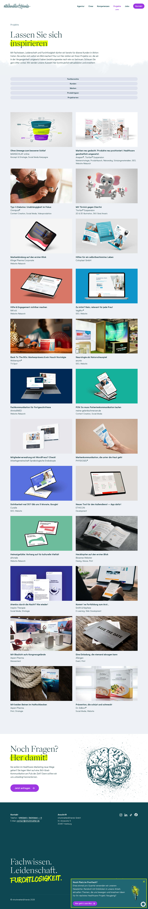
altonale (14, 557)
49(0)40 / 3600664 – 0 (30, 818)
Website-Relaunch (83, 163)
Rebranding (108, 160)
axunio (79, 360)
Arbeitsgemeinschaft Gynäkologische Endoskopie (33, 460)
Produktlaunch (96, 160)
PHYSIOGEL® (82, 460)
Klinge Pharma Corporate (22, 260)
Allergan (79, 658)
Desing (78, 561)
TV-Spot (13, 364)
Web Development (93, 611)
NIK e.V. (13, 310)
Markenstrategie (82, 160)
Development (81, 511)
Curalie (13, 507)
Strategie (26, 611)
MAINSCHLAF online (19, 154)
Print (91, 561)
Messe (85, 561)
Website (83, 313)
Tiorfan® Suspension (94, 157)
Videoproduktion (44, 213)
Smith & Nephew (83, 608)
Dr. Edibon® (81, 708)
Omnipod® (15, 210)
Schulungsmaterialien (122, 160)
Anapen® (80, 157)
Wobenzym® (16, 360)
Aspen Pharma (17, 658)
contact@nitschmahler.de (28, 821)
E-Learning (80, 611)
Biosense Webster (84, 557)
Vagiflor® (80, 310)
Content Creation (17, 213)
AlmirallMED (16, 410)
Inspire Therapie (17, 608)
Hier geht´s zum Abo (83, 903)
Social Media (31, 213)
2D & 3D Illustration (84, 213)
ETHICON (80, 507)
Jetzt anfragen (22, 788)
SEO (134, 160)
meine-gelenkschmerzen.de (88, 410)
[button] (143, 904)
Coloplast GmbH (83, 260)
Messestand (15, 661)
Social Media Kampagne (38, 157)
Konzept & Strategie (18, 157)
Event (78, 661)
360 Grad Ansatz (100, 213)
